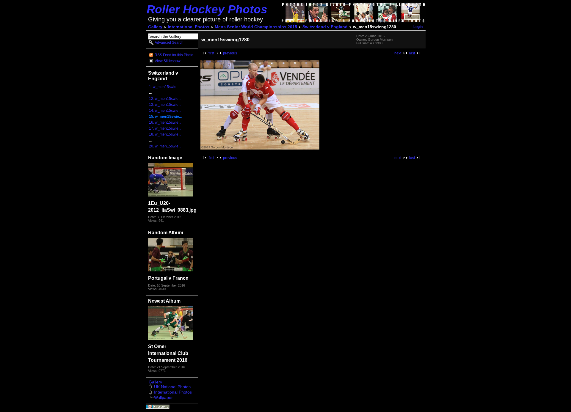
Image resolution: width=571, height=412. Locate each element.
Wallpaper (163, 397)
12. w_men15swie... (165, 99)
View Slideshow (168, 61)
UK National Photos (172, 387)
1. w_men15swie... (164, 87)
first (211, 53)
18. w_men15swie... (165, 134)
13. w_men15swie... (165, 105)
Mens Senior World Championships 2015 (256, 27)
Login (418, 27)
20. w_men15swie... (165, 146)
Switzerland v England (325, 27)
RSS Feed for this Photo (174, 55)
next (397, 53)
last (412, 53)
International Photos (188, 27)
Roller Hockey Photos (207, 9)
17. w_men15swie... (165, 128)
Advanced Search (169, 42)
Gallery (155, 27)
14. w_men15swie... (165, 110)
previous (230, 53)
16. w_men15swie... (165, 122)
